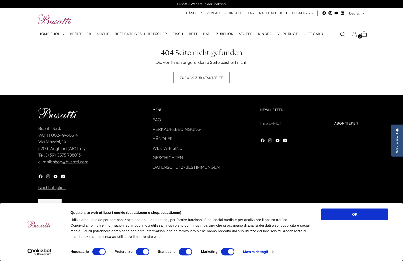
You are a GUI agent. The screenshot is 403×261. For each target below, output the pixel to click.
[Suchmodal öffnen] (342, 34)
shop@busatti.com (70, 161)
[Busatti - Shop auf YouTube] (336, 13)
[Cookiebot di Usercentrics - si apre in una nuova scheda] (39, 251)
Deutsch (355, 13)
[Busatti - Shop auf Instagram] (330, 13)
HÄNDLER (163, 138)
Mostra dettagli (255, 252)
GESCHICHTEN (168, 157)
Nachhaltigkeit (52, 187)
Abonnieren (346, 123)
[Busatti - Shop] (54, 19)
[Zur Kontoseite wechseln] (352, 34)
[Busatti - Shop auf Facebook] (324, 13)
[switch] (142, 251)
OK (355, 214)
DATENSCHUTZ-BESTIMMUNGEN (186, 167)
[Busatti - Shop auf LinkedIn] (342, 13)
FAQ (157, 119)
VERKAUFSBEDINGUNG (177, 129)
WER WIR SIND (168, 148)
